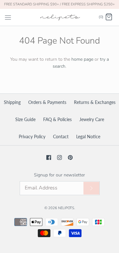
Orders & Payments (47, 102)
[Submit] (91, 188)
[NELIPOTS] (59, 17)
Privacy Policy (32, 136)
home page (82, 59)
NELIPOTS (66, 208)
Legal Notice (88, 136)
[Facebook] (48, 157)
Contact (61, 136)
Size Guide (25, 119)
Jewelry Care (91, 119)
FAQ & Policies (57, 119)
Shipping (12, 102)
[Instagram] (59, 157)
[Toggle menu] (8, 17)
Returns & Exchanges (95, 102)
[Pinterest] (70, 157)
